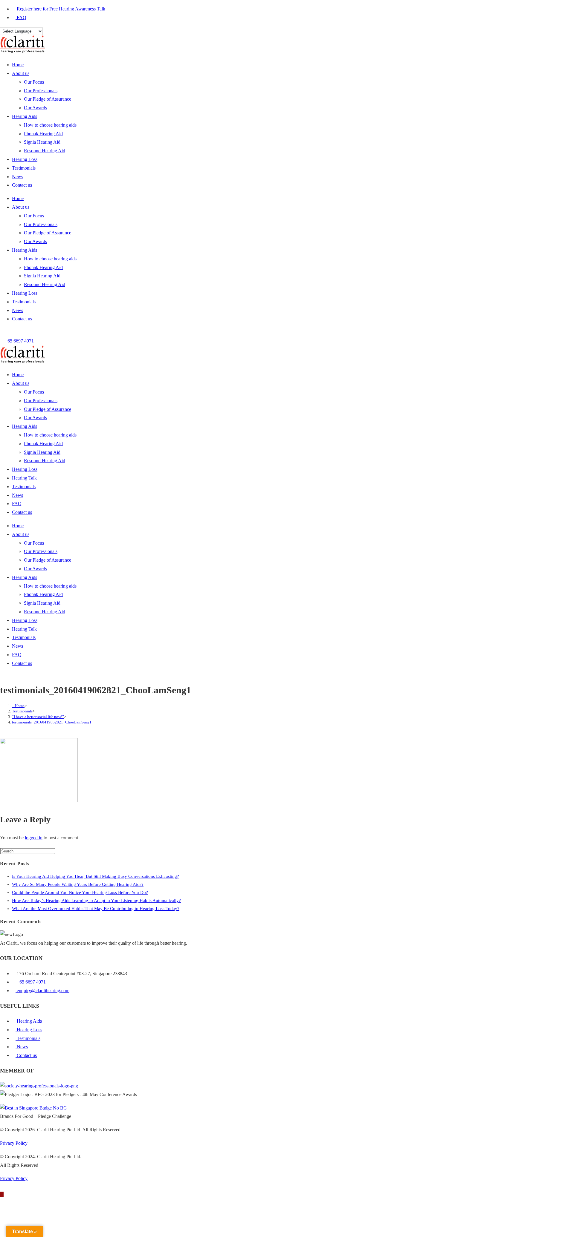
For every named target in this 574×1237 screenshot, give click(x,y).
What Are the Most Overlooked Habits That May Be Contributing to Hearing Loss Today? (95, 908)
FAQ (17, 503)
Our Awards (35, 107)
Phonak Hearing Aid (43, 133)
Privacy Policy (14, 1143)
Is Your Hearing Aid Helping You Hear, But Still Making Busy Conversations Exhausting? (95, 876)
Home (18, 64)
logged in (33, 837)
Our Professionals (40, 90)
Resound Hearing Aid (44, 150)
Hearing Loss (24, 159)
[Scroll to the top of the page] (2, 1194)
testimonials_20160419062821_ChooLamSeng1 (51, 722)
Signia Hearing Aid (42, 142)
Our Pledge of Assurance (47, 99)
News (17, 176)
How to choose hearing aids (50, 124)
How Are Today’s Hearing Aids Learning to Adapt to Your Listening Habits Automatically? (96, 900)
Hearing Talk (24, 477)
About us (20, 73)
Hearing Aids (24, 116)
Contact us (22, 185)
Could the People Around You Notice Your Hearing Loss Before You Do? (80, 892)
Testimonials (24, 167)
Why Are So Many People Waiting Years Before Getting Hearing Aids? (78, 884)
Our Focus (34, 81)
